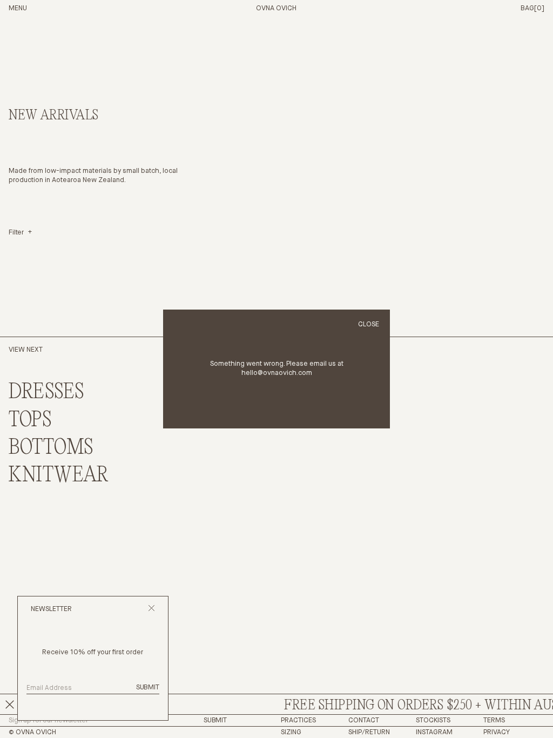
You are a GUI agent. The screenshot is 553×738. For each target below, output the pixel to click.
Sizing (291, 732)
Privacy (496, 732)
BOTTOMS (51, 448)
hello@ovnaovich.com (276, 373)
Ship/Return (369, 732)
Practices (298, 720)
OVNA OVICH (276, 8)
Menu (18, 8)
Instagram (434, 732)
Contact (363, 720)
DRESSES (46, 392)
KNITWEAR (59, 475)
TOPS (30, 420)
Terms (494, 720)
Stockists (433, 720)
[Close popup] (151, 610)
